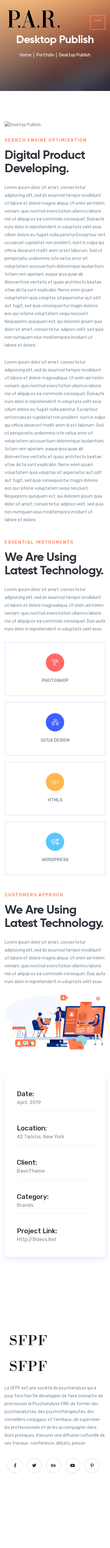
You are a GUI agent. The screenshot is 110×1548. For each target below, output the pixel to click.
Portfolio (45, 55)
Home (25, 55)
